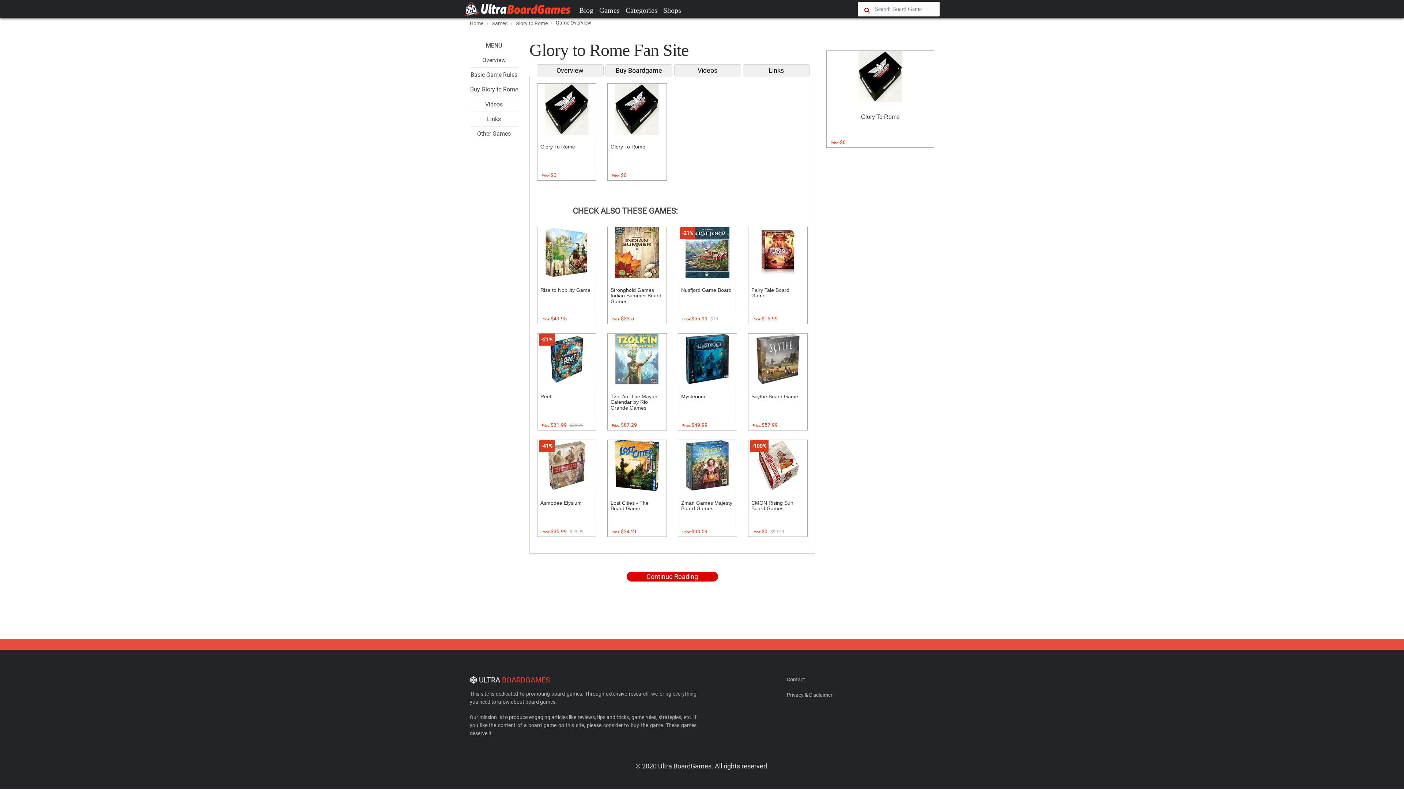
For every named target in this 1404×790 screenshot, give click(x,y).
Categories (641, 10)
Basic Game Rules (494, 74)
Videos (494, 104)
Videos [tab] (707, 70)
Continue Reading (672, 576)
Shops (672, 10)
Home (476, 23)
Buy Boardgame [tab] (639, 70)
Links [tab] (776, 70)
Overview (494, 60)
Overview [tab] (570, 70)
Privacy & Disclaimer (810, 695)
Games (609, 10)
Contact (796, 679)
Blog (586, 10)
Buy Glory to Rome (494, 89)
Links (494, 119)
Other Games (494, 133)
